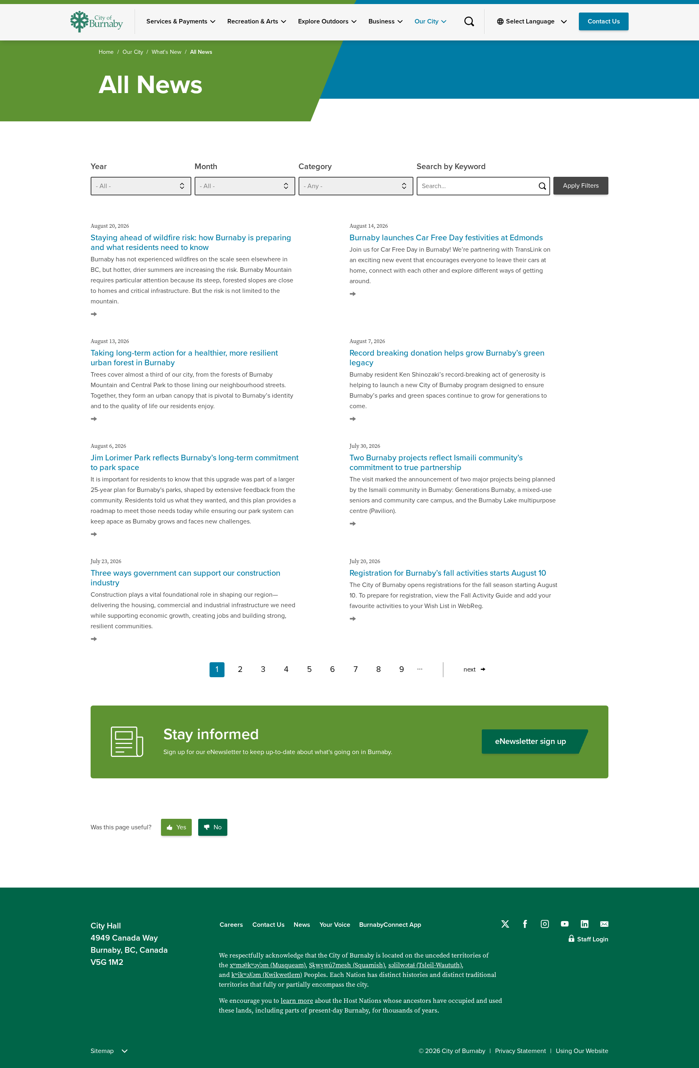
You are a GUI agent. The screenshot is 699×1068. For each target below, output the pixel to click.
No (218, 827)
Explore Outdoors (323, 21)
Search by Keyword (451, 167)
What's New (166, 52)
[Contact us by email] (604, 924)
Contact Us (604, 21)
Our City (426, 21)
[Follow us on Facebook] (525, 924)
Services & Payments (177, 21)
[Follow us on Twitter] (505, 924)
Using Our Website (582, 1051)
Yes (181, 827)
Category (315, 167)
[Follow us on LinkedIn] (584, 924)
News (302, 925)
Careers (231, 925)
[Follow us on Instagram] (545, 924)
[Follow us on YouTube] (565, 924)
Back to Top (678, 870)
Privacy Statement (520, 1051)
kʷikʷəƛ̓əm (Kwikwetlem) (266, 975)
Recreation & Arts (252, 21)
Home (106, 52)
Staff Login (592, 939)
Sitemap (102, 1051)
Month (206, 167)
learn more (297, 1000)
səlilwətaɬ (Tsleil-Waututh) (425, 965)
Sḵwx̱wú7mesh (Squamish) (347, 965)
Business (382, 21)
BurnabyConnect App (390, 925)
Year (99, 167)
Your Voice (335, 925)
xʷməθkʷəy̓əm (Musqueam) (267, 965)
